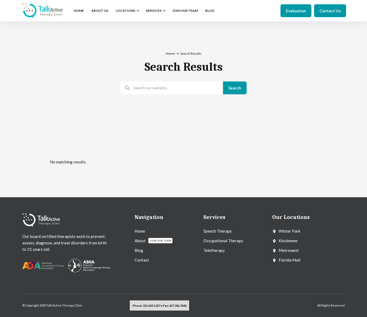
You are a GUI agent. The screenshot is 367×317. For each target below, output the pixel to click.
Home (79, 11)
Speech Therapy (217, 231)
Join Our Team (160, 240)
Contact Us (330, 10)
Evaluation (296, 10)
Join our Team (185, 11)
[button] (127, 11)
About (140, 240)
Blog (209, 11)
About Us (99, 11)
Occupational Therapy (223, 240)
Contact (142, 260)
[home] (42, 10)
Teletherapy (214, 250)
